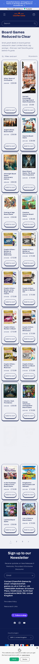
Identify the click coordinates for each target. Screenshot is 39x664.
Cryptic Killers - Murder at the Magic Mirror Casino (9, 290)
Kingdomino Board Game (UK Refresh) (29, 484)
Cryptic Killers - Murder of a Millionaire (28, 328)
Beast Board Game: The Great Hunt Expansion (29, 173)
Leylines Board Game (9, 520)
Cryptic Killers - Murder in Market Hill (29, 290)
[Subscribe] (32, 575)
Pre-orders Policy (10, 601)
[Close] (37, 648)
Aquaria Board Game (28, 137)
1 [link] (10, 541)
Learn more (26, 655)
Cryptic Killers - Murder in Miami (10, 328)
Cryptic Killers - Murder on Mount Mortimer (29, 365)
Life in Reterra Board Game (28, 519)
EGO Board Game (8, 450)
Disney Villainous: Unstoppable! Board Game (27, 404)
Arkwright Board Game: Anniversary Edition (10, 176)
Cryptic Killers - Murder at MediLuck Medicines (9, 252)
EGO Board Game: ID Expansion (27, 444)
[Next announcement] (35, 3)
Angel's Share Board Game (9, 130)
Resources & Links (11, 606)
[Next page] (28, 541)
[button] (4, 14)
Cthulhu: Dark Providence (9, 402)
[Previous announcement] (4, 3)
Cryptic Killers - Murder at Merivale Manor (28, 251)
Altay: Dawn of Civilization (9, 79)
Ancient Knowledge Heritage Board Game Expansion (29, 99)
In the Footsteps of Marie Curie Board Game (10, 484)
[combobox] (19, 23)
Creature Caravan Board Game (28, 214)
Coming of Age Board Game (9, 213)
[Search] (34, 23)
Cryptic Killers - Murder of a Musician (9, 365)
